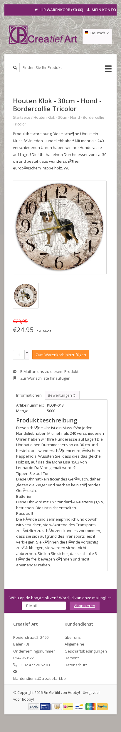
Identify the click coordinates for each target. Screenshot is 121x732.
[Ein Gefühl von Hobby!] (43, 34)
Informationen (29, 395)
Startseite (21, 117)
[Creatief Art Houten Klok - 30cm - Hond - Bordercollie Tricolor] (59, 227)
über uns (73, 637)
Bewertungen (62, 395)
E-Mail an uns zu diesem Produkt (48, 371)
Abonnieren (84, 605)
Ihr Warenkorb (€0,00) (61, 9)
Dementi (72, 657)
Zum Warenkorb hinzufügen (61, 354)
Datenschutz (76, 665)
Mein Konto (103, 9)
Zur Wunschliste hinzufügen (44, 378)
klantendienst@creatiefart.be (39, 678)
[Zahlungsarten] (34, 706)
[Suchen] (15, 67)
